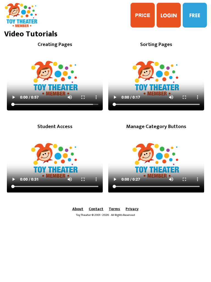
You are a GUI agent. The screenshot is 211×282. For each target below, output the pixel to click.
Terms (114, 209)
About (77, 209)
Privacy (132, 209)
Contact (96, 209)
